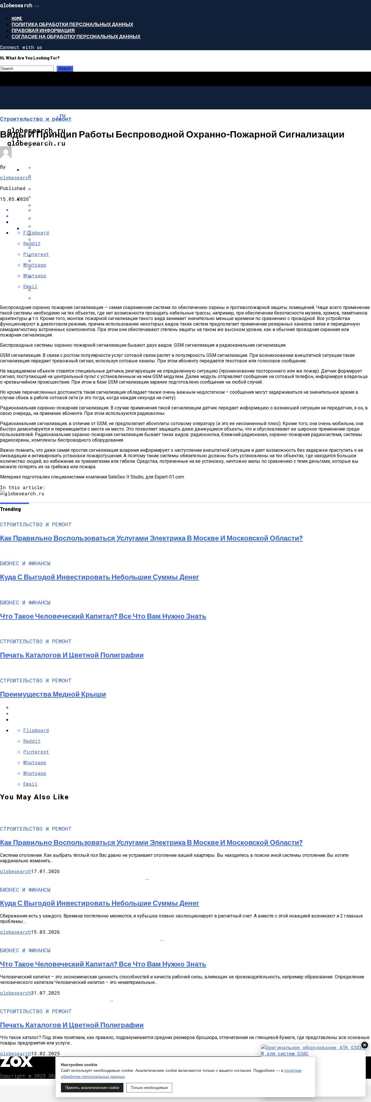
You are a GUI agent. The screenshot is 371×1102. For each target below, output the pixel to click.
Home (17, 18)
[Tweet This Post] (191, 713)
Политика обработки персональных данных (72, 24)
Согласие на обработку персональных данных (76, 36)
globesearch (15, 177)
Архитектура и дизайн (52, 228)
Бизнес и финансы (48, 169)
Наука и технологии (49, 199)
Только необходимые (149, 1087)
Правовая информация (43, 30)
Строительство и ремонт (56, 140)
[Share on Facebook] (191, 210)
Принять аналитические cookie (92, 1087)
